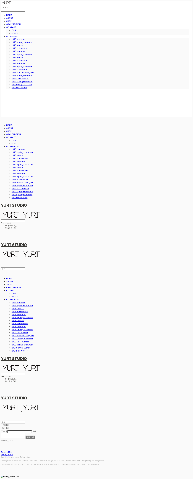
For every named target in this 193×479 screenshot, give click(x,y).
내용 (34, 431)
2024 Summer (18, 63)
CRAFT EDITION (13, 24)
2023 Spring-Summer (22, 75)
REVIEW (15, 33)
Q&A (14, 30)
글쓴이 (4, 431)
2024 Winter (18, 57)
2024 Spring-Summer (22, 66)
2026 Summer (18, 39)
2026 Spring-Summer (22, 42)
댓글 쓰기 (30, 437)
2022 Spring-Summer (22, 81)
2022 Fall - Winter (20, 78)
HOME (9, 15)
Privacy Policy (7, 454)
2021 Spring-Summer (22, 84)
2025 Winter (18, 45)
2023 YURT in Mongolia (23, 72)
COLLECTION (12, 36)
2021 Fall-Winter (19, 87)
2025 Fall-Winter (20, 48)
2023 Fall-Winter (20, 69)
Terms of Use (6, 452)
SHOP (9, 21)
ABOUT (9, 18)
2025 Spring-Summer (22, 54)
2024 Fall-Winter (20, 60)
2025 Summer (18, 51)
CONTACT (11, 27)
